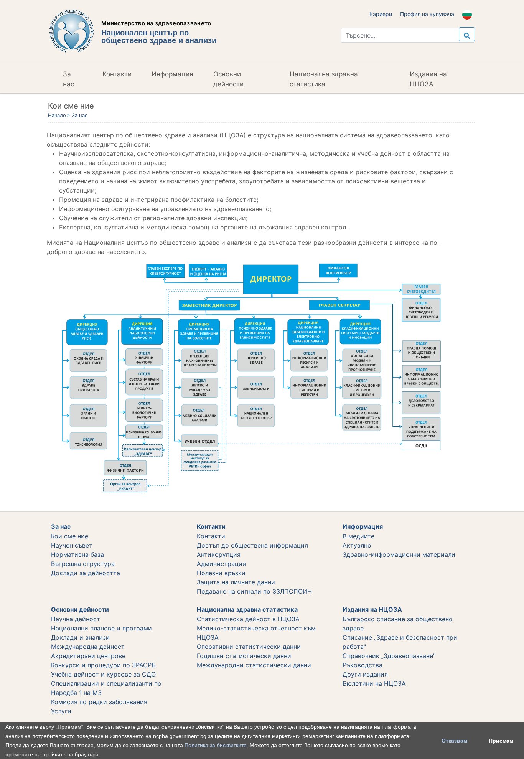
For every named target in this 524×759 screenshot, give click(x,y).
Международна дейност (88, 646)
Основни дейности (228, 79)
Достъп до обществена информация (252, 545)
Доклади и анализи (80, 637)
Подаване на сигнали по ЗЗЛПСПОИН (254, 591)
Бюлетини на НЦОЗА (374, 683)
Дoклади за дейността (85, 573)
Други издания (365, 674)
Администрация (221, 564)
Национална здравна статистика (324, 79)
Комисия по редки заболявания (99, 702)
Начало (57, 115)
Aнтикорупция (219, 554)
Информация (172, 74)
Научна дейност (75, 619)
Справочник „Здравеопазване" (389, 656)
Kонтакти (211, 536)
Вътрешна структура (83, 564)
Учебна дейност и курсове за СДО (103, 674)
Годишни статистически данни (244, 656)
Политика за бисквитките (216, 745)
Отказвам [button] (454, 741)
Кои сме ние (69, 536)
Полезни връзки (221, 573)
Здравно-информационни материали (399, 554)
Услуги (61, 711)
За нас (68, 79)
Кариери (380, 14)
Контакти (117, 74)
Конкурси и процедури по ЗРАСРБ (103, 665)
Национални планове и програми (101, 628)
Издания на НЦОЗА (428, 79)
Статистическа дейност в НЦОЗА (248, 619)
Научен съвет (71, 545)
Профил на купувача (427, 14)
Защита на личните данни (236, 582)
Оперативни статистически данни (249, 646)
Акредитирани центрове (88, 656)
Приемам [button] (501, 741)
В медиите (358, 536)
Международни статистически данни (254, 665)
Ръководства (362, 665)
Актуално (357, 545)
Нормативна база (77, 554)
